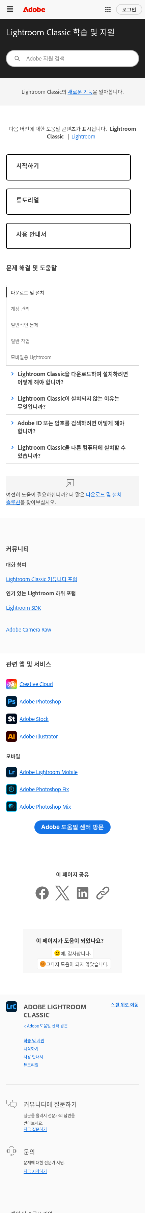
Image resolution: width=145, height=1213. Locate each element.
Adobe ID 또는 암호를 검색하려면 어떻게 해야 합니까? (71, 427)
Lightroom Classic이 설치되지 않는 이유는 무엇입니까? (68, 402)
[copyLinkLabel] (102, 898)
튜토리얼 (31, 1065)
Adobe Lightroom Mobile (49, 772)
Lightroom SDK (23, 607)
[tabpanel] (72, 441)
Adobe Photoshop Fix (44, 789)
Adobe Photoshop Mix (45, 806)
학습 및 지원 (34, 1041)
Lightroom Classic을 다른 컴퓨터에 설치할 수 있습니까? (72, 451)
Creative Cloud (36, 684)
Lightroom (83, 136)
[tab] (31, 292)
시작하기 (31, 1049)
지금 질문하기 (35, 1129)
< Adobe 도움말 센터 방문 (46, 1026)
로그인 (129, 9)
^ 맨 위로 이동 (124, 1004)
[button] (108, 9)
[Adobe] (34, 9)
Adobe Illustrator (39, 736)
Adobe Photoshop (40, 701)
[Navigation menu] (10, 9)
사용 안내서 (33, 1057)
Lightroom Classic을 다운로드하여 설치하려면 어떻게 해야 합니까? (73, 378)
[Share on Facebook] (42, 898)
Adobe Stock (34, 719)
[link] (68, 167)
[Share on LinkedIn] (82, 898)
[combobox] (72, 58)
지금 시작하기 (35, 1171)
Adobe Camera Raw (28, 629)
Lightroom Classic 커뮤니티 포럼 (41, 579)
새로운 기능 (80, 91)
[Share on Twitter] (62, 898)
